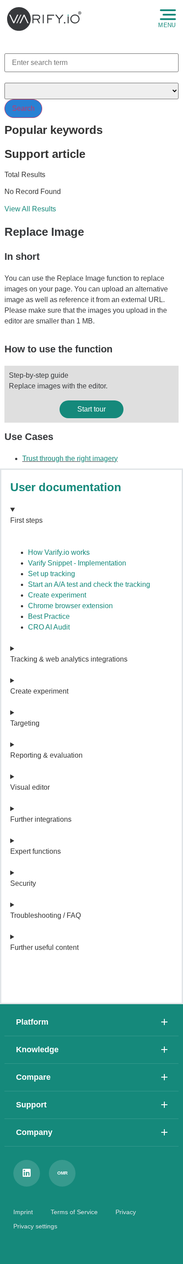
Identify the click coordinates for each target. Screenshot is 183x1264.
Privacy (125, 1212)
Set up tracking (51, 573)
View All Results (30, 209)
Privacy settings (35, 1226)
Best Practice (49, 616)
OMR (62, 1173)
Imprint (23, 1212)
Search (23, 108)
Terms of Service (74, 1212)
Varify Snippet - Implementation (77, 563)
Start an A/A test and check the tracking (89, 584)
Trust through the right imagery (70, 458)
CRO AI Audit (49, 627)
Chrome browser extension (70, 606)
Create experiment (57, 595)
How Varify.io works (59, 552)
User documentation (65, 487)
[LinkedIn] (26, 1173)
